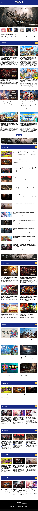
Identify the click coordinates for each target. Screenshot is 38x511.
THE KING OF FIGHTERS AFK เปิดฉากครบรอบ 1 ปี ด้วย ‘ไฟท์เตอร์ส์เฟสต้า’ (28, 315)
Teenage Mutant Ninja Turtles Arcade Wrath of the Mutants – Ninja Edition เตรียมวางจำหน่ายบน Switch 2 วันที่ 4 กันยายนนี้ (24, 152)
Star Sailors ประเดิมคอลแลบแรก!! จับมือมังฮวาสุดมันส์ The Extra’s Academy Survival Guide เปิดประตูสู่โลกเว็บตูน (18, 419)
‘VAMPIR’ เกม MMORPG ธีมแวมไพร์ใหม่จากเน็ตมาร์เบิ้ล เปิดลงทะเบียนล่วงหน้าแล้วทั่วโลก (9, 80)
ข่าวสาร (12, 36)
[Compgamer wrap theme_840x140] (19, 140)
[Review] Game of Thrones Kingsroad (26, 374)
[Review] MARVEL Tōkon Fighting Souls (7, 339)
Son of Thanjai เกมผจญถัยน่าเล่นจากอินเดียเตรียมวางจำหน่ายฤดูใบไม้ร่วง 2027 (24, 204)
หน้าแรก (11, 506)
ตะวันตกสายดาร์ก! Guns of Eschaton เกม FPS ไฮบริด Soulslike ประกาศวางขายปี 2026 (24, 185)
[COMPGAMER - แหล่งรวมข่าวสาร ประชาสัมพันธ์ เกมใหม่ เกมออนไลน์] (19, 2)
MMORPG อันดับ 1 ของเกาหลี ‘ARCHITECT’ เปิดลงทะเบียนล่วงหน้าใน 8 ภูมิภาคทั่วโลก (8, 101)
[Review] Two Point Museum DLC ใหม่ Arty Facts (9, 374)
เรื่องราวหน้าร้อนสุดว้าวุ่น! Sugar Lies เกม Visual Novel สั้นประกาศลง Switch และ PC (23, 213)
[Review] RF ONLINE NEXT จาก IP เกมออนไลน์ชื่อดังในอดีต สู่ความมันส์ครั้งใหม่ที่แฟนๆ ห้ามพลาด (28, 357)
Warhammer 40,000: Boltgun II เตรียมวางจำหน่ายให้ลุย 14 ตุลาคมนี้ (23, 159)
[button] (1, 2)
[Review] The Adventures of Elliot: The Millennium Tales (9, 357)
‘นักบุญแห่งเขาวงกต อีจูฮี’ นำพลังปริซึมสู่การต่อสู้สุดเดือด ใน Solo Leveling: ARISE (9, 278)
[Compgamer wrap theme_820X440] (19, 16)
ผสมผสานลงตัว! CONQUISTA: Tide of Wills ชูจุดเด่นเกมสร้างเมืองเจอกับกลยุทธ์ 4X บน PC (24, 237)
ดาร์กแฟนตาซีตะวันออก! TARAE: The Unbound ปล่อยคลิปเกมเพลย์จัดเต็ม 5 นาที (24, 221)
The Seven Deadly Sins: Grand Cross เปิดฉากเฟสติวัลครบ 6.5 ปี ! (9, 315)
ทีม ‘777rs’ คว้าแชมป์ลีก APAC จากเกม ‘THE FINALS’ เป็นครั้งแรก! (31, 418)
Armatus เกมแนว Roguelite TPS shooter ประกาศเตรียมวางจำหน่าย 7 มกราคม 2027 (24, 195)
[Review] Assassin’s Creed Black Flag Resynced (27, 339)
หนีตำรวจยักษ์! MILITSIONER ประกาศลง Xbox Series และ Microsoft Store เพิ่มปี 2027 (24, 177)
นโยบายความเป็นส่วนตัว (19, 506)
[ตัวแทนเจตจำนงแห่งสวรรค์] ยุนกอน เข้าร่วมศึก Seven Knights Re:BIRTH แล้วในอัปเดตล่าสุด (28, 297)
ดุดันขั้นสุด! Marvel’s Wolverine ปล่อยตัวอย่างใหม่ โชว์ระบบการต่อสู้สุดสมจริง (24, 229)
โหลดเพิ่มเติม (19, 135)
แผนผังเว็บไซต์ (26, 506)
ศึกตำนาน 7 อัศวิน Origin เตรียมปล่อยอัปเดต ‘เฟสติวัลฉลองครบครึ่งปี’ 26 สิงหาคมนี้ (9, 297)
